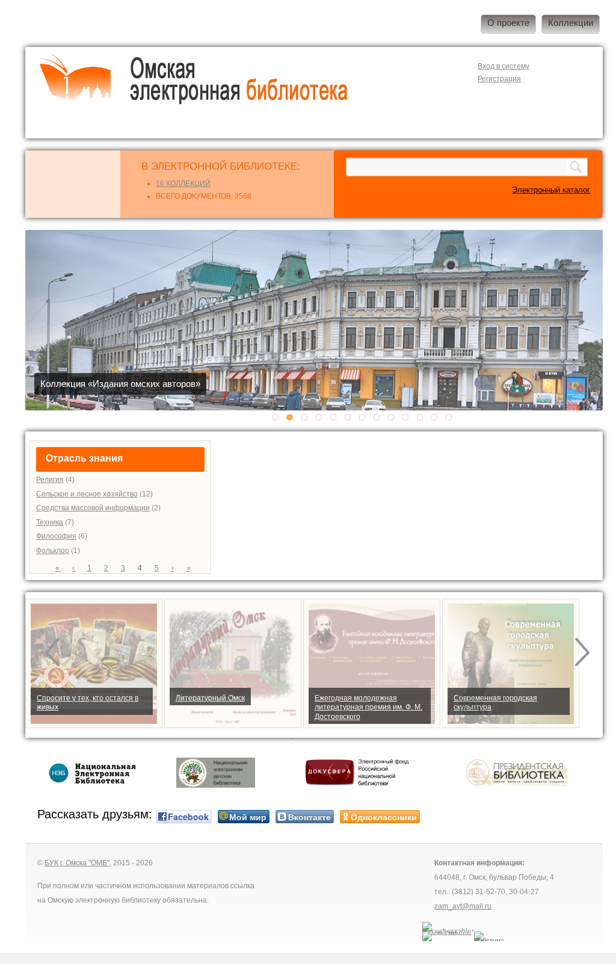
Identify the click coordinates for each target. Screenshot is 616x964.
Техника (49, 522)
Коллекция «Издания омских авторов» (120, 384)
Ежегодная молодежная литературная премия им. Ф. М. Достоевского (368, 707)
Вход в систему (503, 66)
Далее (588, 652)
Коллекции (570, 23)
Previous (58, 652)
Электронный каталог (551, 189)
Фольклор (52, 550)
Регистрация (499, 79)
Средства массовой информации (93, 508)
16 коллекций (183, 183)
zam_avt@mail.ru (462, 906)
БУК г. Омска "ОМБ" (77, 863)
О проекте (508, 23)
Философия (56, 536)
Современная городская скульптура (495, 703)
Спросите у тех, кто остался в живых (87, 703)
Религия (50, 479)
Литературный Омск (210, 698)
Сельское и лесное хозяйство (87, 494)
